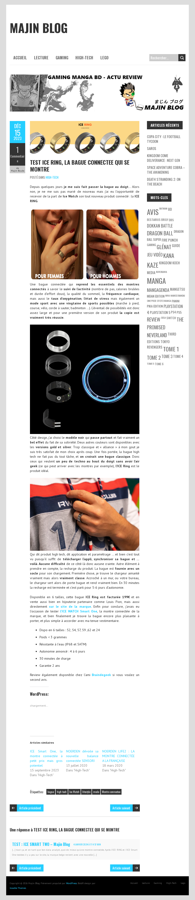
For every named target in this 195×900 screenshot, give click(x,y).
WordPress (71, 883)
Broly (164, 220)
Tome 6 (159, 364)
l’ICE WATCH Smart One (78, 611)
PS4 (173, 312)
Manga (156, 280)
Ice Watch (74, 792)
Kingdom (165, 262)
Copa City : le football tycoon (163, 139)
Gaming (62, 58)
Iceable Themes (18, 888)
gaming (151, 245)
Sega (163, 317)
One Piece (151, 301)
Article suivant (121, 807)
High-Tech (84, 58)
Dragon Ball (160, 233)
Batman (163, 208)
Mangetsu (177, 289)
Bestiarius (154, 220)
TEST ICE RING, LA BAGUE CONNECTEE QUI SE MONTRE (79, 165)
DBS (171, 220)
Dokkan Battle (160, 226)
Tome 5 (150, 363)
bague (51, 792)
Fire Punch (170, 239)
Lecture (41, 58)
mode (96, 792)
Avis (153, 212)
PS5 (179, 312)
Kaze (152, 264)
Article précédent (30, 807)
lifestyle (86, 792)
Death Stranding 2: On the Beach (163, 182)
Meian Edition (156, 296)
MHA (167, 295)
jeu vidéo (155, 255)
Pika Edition (155, 305)
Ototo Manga (164, 301)
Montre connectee (111, 792)
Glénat (164, 247)
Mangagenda (158, 290)
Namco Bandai (178, 295)
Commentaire (17, 158)
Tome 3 (166, 356)
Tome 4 (178, 356)
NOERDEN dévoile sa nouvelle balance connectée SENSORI (82, 756)
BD (170, 209)
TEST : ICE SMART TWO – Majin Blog (41, 844)
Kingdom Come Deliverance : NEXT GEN (163, 158)
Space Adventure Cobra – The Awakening (166, 170)
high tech (62, 792)
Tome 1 (171, 349)
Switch (171, 318)
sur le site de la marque (70, 606)
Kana (168, 256)
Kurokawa (161, 272)
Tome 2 (154, 357)
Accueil (20, 58)
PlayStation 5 (160, 312)
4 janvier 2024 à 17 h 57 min (87, 844)
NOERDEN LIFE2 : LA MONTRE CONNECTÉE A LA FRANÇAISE (118, 756)
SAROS (151, 148)
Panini (176, 301)
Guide (176, 245)
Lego (104, 58)
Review (153, 319)
